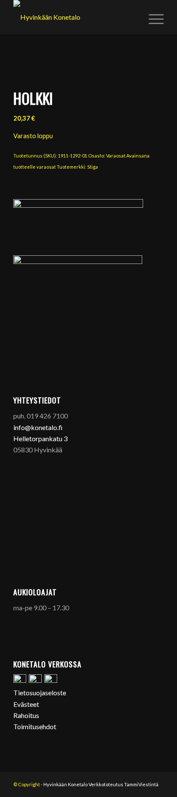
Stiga (92, 167)
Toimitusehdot (34, 726)
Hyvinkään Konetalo (65, 784)
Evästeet (26, 704)
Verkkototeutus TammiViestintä (123, 784)
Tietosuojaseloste (39, 692)
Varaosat (115, 155)
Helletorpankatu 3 (40, 438)
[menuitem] (152, 17)
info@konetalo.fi (38, 427)
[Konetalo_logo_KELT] (73, 17)
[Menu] (152, 17)
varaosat (46, 167)
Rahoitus (26, 715)
